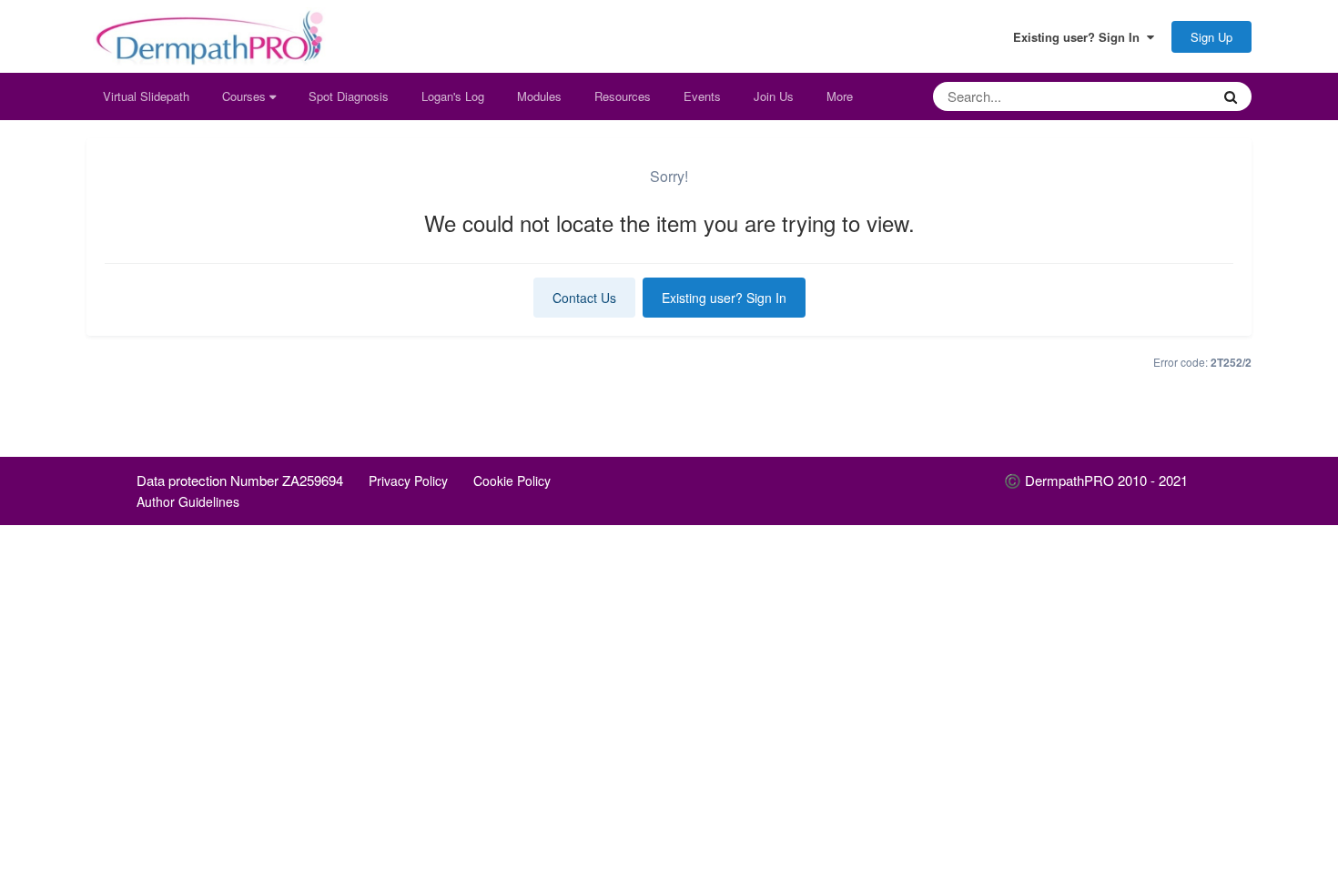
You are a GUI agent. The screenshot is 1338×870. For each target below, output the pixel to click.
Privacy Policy (408, 480)
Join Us (774, 96)
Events (702, 96)
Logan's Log (452, 96)
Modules (539, 96)
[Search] (1231, 96)
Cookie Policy (512, 480)
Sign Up (1211, 37)
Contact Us (584, 297)
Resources (622, 96)
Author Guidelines (188, 501)
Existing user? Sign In (1080, 37)
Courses (245, 96)
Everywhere (1155, 96)
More (839, 96)
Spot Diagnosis (349, 96)
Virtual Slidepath (146, 96)
